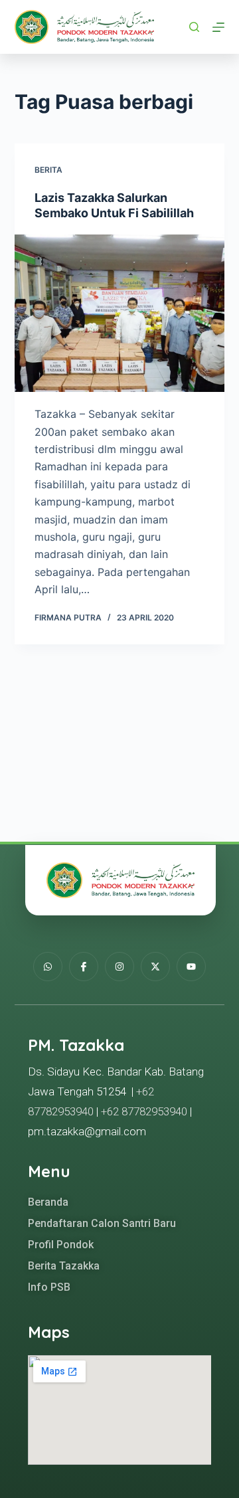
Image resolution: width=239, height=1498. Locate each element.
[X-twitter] (155, 966)
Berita (48, 170)
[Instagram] (119, 966)
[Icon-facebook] (83, 966)
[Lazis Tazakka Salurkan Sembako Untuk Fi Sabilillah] (120, 313)
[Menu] (218, 27)
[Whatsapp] (47, 966)
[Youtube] (191, 966)
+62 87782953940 (144, 1111)
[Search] (194, 27)
